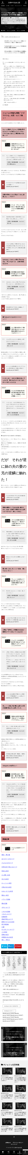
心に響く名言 (6, 875)
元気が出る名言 (6, 887)
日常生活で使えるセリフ (9, 867)
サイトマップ (14, 1144)
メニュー (14, 1153)
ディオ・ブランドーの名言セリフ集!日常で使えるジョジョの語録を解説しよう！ (18, 207)
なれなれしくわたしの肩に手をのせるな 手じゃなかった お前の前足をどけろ (14, 76)
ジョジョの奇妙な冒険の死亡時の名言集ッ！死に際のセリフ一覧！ (7, 1130)
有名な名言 (5, 871)
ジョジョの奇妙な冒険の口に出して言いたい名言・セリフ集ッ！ (7, 1114)
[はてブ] (11, 946)
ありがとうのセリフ (8, 859)
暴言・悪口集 (6, 855)
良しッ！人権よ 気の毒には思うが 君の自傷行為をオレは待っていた (14, 99)
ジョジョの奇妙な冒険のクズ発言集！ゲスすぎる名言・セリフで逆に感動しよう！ (20, 1097)
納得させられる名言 (8, 922)
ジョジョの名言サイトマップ (17, 848)
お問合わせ (8, 1142)
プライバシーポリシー (18, 1142)
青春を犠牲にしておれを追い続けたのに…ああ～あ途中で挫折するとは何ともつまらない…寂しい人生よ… (14, 87)
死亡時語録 (5, 924)
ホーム (3, 1153)
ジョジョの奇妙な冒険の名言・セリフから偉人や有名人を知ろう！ (7, 1079)
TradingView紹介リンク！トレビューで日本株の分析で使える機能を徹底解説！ (15, 47)
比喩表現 (4, 917)
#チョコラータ (5, 20)
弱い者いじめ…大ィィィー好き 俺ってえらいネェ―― (14, 91)
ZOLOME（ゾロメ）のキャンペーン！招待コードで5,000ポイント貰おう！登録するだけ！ (15, 42)
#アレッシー (9, 19)
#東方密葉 (18, 20)
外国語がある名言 (7, 937)
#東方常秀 (23, 20)
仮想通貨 (3, 5)
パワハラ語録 (6, 899)
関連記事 (5, 104)
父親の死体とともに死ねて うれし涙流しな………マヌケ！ (13, 72)
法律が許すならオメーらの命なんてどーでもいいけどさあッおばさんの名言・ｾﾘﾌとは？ (17, 146)
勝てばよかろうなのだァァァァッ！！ (13, 79)
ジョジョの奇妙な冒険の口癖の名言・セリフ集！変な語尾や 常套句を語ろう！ (20, 1114)
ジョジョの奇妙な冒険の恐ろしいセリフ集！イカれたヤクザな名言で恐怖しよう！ (7, 1097)
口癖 (3, 927)
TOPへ (25, 1153)
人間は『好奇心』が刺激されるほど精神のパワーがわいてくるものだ (14, 95)
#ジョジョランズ (18, 5)
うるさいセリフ (6, 914)
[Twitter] (4, 946)
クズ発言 (4, 932)
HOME (3, 30)
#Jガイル (5, 19)
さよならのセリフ (7, 863)
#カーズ (23, 19)
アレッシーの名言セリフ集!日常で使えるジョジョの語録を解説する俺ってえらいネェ (18, 582)
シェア (8, 1153)
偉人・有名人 (6, 940)
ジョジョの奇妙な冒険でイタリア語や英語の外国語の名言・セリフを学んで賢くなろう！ (20, 1080)
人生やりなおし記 (14, 2)
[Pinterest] (18, 946)
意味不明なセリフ (7, 919)
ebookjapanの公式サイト (9, 1010)
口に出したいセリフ (8, 929)
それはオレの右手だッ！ (10, 102)
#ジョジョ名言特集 (15, 17)
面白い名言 (5, 895)
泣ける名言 (5, 879)
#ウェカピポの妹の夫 (16, 19)
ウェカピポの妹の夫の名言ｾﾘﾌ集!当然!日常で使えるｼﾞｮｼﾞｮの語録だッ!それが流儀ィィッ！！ (18, 393)
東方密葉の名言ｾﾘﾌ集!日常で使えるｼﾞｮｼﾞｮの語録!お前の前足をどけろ (18, 273)
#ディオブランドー (12, 20)
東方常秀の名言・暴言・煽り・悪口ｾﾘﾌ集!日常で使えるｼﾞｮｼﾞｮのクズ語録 (17, 776)
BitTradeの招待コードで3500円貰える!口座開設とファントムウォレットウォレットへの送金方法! (15, 52)
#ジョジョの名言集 (11, 30)
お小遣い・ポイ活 (9, 5)
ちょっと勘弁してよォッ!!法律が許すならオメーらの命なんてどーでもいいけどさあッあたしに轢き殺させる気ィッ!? (14, 68)
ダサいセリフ (6, 907)
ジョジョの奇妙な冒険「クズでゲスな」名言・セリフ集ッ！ (13, 63)
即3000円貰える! (19, 1153)
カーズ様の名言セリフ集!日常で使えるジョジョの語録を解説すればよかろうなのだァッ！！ (18, 330)
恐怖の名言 (5, 934)
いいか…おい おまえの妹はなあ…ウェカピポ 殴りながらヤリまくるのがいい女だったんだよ (14, 82)
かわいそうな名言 (7, 891)
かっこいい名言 (6, 883)
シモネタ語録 (6, 911)
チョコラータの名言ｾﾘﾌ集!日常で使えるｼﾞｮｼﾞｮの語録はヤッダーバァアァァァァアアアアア (18, 643)
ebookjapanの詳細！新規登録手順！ (11, 1006)
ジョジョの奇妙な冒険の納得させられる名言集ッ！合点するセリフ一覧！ (20, 1130)
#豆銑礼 (5, 23)
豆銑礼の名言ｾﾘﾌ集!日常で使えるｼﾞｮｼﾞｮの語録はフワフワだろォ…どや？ (17, 718)
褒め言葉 (4, 903)
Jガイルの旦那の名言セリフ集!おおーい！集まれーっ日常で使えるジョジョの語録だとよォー (18, 522)
